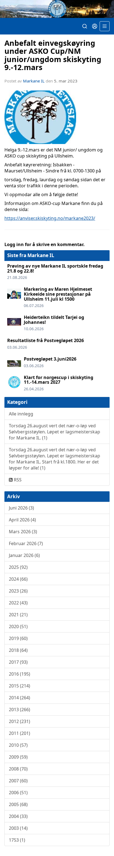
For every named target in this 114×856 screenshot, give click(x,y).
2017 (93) (18, 662)
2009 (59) (18, 757)
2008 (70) (18, 769)
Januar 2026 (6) (24, 555)
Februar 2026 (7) (26, 543)
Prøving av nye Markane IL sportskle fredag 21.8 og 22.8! (55, 268)
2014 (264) (19, 698)
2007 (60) (18, 781)
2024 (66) (18, 579)
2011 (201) (19, 733)
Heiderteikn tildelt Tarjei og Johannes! (54, 319)
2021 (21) (18, 615)
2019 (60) (18, 638)
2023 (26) (18, 591)
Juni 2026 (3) (21, 508)
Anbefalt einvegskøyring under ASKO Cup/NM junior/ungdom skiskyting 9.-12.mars (52, 55)
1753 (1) (17, 840)
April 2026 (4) (22, 520)
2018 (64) (18, 650)
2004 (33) (18, 816)
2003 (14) (18, 828)
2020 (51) (18, 626)
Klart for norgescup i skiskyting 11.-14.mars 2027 (58, 379)
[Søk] (85, 26)
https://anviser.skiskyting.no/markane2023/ (49, 218)
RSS (17, 480)
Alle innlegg (21, 414)
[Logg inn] (95, 26)
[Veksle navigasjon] (105, 26)
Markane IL (34, 81)
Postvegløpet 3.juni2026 (50, 359)
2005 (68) (18, 804)
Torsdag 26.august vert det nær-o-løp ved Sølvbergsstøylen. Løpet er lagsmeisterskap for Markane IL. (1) (54, 432)
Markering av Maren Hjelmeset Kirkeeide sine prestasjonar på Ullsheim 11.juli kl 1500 (58, 294)
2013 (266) (19, 709)
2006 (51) (18, 793)
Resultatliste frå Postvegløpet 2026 (45, 340)
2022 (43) (18, 603)
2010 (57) (18, 745)
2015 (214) (19, 686)
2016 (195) (19, 674)
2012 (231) (19, 721)
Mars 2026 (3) (23, 532)
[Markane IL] (57, 9)
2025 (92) (18, 567)
